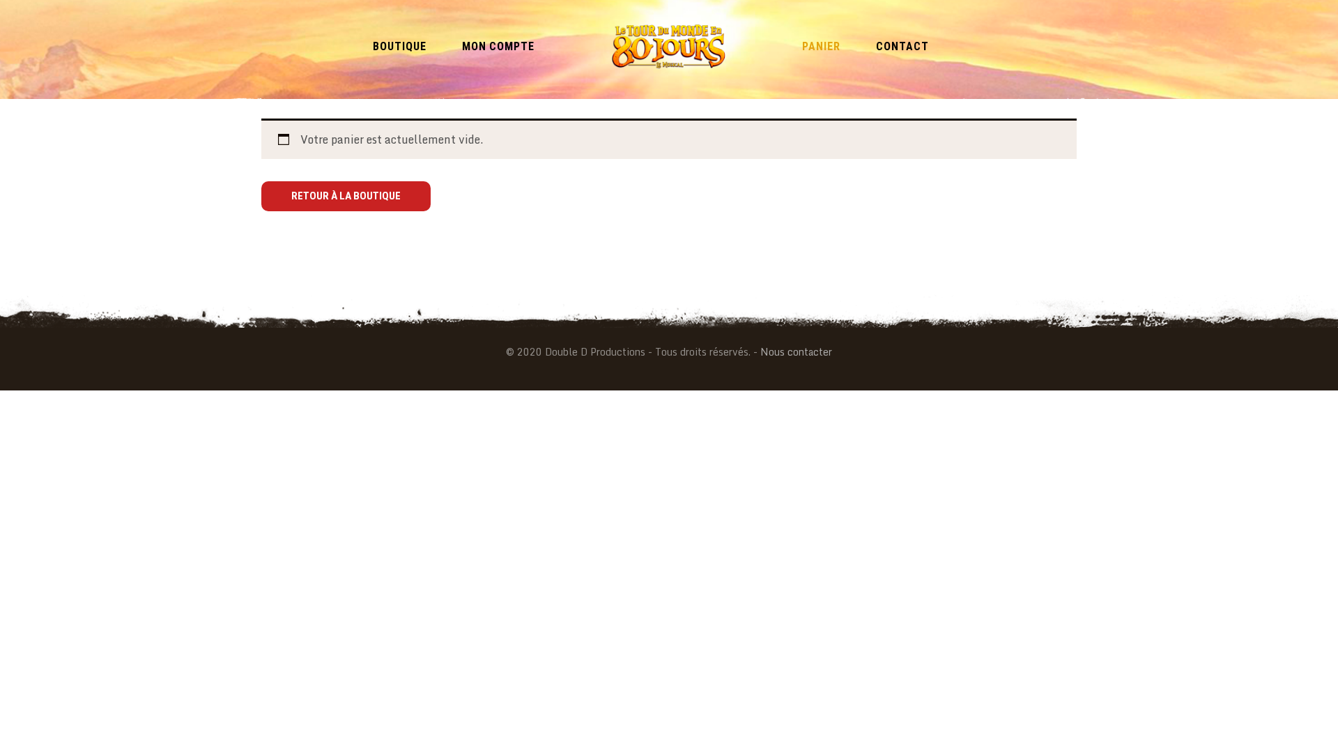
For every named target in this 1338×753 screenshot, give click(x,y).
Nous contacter (796, 352)
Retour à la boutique (346, 196)
